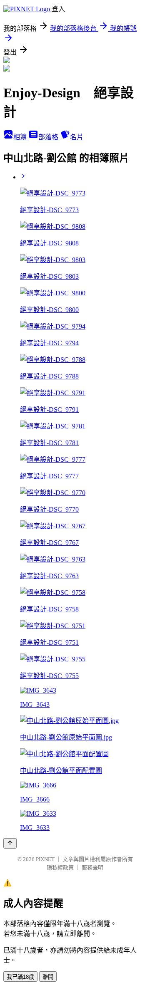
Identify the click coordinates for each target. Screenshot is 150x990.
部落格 (49, 137)
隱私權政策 (60, 867)
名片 (76, 137)
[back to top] (10, 843)
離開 (47, 977)
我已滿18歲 (20, 977)
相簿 (20, 137)
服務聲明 (92, 867)
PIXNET (45, 859)
